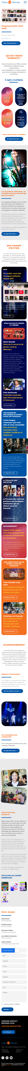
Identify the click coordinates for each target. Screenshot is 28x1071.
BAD (2, 1066)
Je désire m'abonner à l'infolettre (12, 1004)
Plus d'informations (10, 43)
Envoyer (6, 1009)
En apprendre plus (13, 139)
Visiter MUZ (7, 315)
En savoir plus (8, 405)
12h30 (8, 1064)
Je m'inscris (7, 1032)
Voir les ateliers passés (11, 691)
